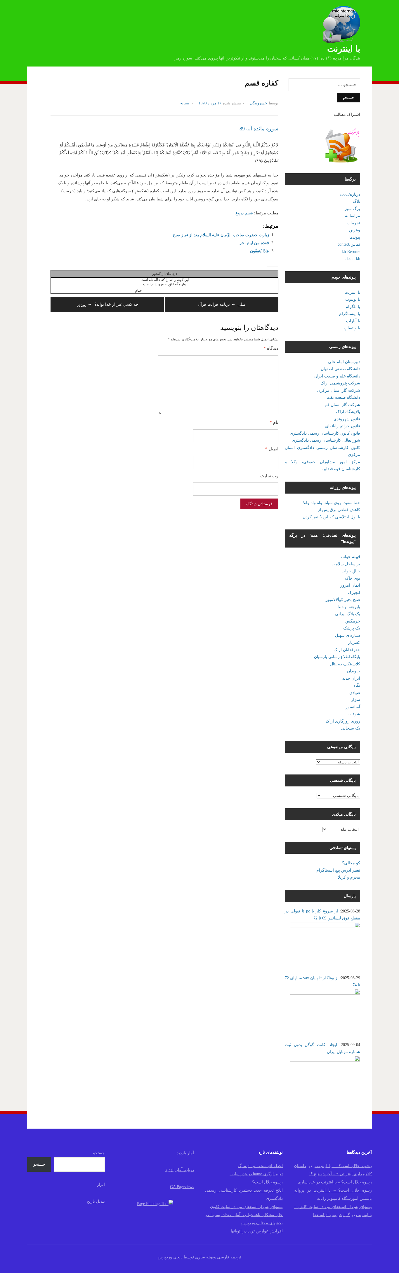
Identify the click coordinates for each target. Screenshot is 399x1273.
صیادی (354, 692)
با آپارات (353, 321)
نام (274, 422)
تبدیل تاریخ (96, 1201)
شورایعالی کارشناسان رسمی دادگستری (326, 440)
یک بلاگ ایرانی (347, 614)
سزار (355, 699)
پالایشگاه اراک (348, 412)
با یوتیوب (352, 299)
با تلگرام (353, 307)
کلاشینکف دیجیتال (345, 664)
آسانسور (353, 707)
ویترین (354, 230)
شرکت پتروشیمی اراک (340, 383)
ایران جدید (351, 678)
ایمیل (271, 449)
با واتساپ (352, 328)
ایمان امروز (350, 585)
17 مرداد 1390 (210, 103)
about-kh (353, 258)
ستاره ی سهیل (347, 635)
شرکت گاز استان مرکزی (338, 390)
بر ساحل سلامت (346, 564)
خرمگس (352, 621)
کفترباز (354, 642)
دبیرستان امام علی (344, 362)
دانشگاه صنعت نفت (343, 397)
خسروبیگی (258, 103)
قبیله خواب (350, 557)
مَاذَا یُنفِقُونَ (259, 251)
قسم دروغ (244, 213)
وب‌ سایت (269, 475)
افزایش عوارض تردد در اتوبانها (257, 1231)
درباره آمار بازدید (179, 1170)
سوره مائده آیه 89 (259, 129)
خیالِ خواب (350, 571)
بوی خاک (352, 578)
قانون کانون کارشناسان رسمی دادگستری (325, 433)
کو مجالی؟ (351, 863)
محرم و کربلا (349, 877)
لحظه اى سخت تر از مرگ (260, 1166)
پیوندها (354, 237)
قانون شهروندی (347, 419)
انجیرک (354, 592)
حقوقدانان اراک (347, 650)
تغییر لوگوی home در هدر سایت (256, 1174)
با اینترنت (343, 48)
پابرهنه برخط (349, 607)
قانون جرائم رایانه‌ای (342, 426)
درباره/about (350, 194)
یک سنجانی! (349, 728)
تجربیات (353, 223)
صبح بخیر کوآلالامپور (343, 599)
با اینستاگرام (349, 314)
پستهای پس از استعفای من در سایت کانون (246, 1206)
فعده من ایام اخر (254, 243)
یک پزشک (351, 628)
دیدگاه (270, 348)
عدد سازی (306, 1182)
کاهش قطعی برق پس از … (336, 510)
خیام (138, 290)
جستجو (99, 1153)
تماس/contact (349, 244)
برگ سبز (352, 209)
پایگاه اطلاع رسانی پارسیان (337, 657)
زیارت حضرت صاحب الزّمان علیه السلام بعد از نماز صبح (221, 235)
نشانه (184, 103)
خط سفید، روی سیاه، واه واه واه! (331, 503)
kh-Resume (351, 251)
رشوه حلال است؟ (267, 1182)
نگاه (356, 685)
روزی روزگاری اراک (343, 721)
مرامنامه (352, 216)
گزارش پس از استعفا (331, 1215)
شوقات (354, 714)
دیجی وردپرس (170, 1257)
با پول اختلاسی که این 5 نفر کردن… (329, 517)
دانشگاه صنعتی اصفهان (340, 369)
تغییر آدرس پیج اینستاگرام (338, 870)
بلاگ (356, 201)
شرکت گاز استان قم (342, 405)
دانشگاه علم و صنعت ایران (337, 376)
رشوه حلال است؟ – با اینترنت (343, 1166)
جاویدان (353, 671)
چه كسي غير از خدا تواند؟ (107, 304)
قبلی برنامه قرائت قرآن (222, 304)
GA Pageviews (182, 1187)
